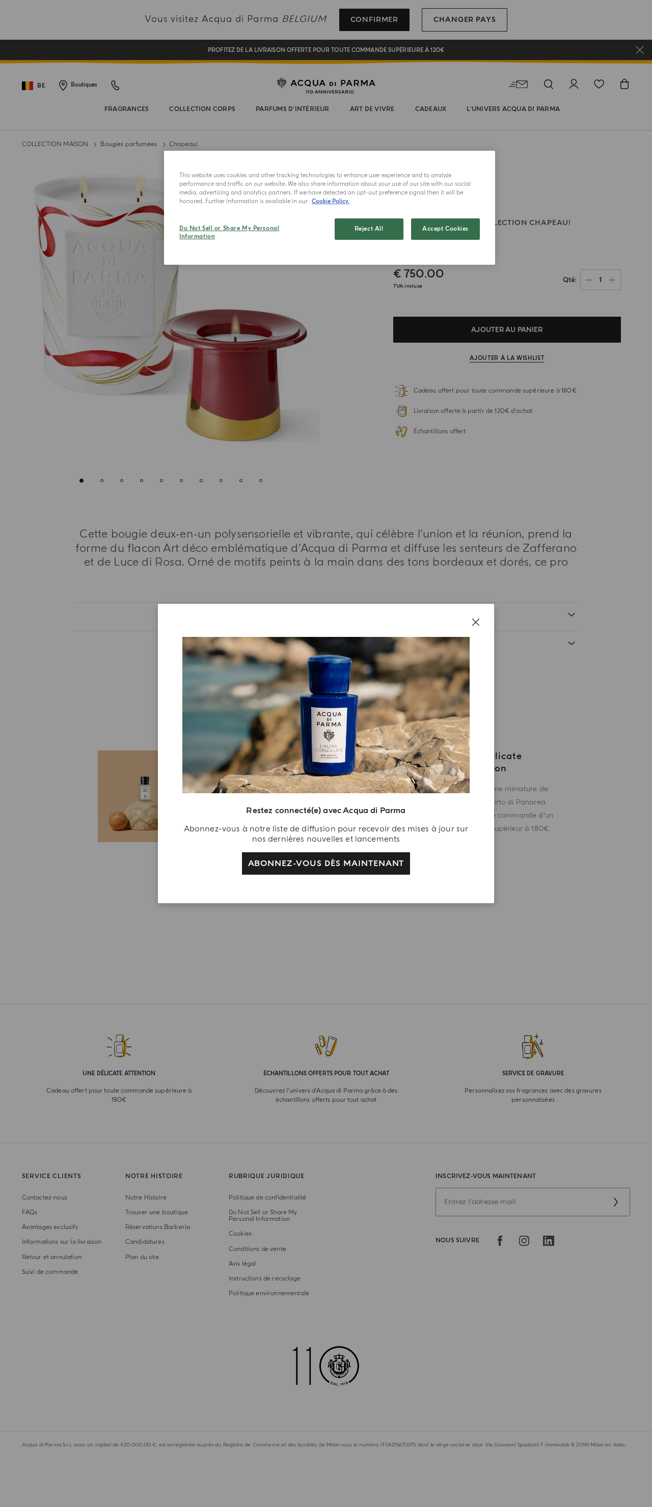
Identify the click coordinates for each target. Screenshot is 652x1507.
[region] (329, 208)
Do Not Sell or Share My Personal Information (229, 232)
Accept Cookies (445, 229)
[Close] (476, 622)
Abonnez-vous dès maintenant (326, 863)
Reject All (369, 229)
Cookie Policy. (330, 201)
